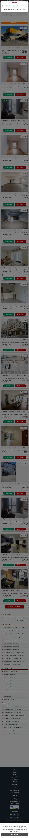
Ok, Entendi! (14, 834)
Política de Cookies (14, 831)
